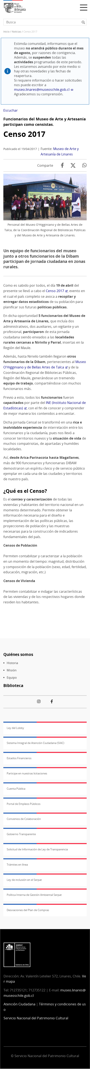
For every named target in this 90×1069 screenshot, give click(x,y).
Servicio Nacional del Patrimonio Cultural (36, 1018)
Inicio (6, 31)
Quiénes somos (18, 654)
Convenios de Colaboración (24, 819)
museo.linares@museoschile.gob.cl (41, 89)
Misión (12, 670)
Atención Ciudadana (19, 1004)
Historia (12, 663)
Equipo (12, 677)
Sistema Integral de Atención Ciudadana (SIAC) (35, 743)
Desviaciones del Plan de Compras (28, 910)
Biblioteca (13, 685)
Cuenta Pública (16, 788)
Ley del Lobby (15, 728)
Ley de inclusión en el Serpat (24, 880)
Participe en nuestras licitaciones (27, 773)
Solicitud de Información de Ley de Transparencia (37, 849)
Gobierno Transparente (21, 834)
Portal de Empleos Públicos (23, 804)
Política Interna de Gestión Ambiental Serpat (34, 895)
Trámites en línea (17, 864)
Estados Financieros (19, 758)
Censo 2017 (24, 134)
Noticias (16, 31)
